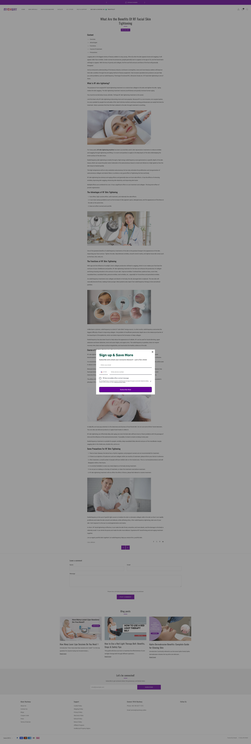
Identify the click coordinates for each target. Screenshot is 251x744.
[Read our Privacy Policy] (150, 381)
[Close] (152, 352)
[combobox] (103, 372)
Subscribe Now (125, 390)
